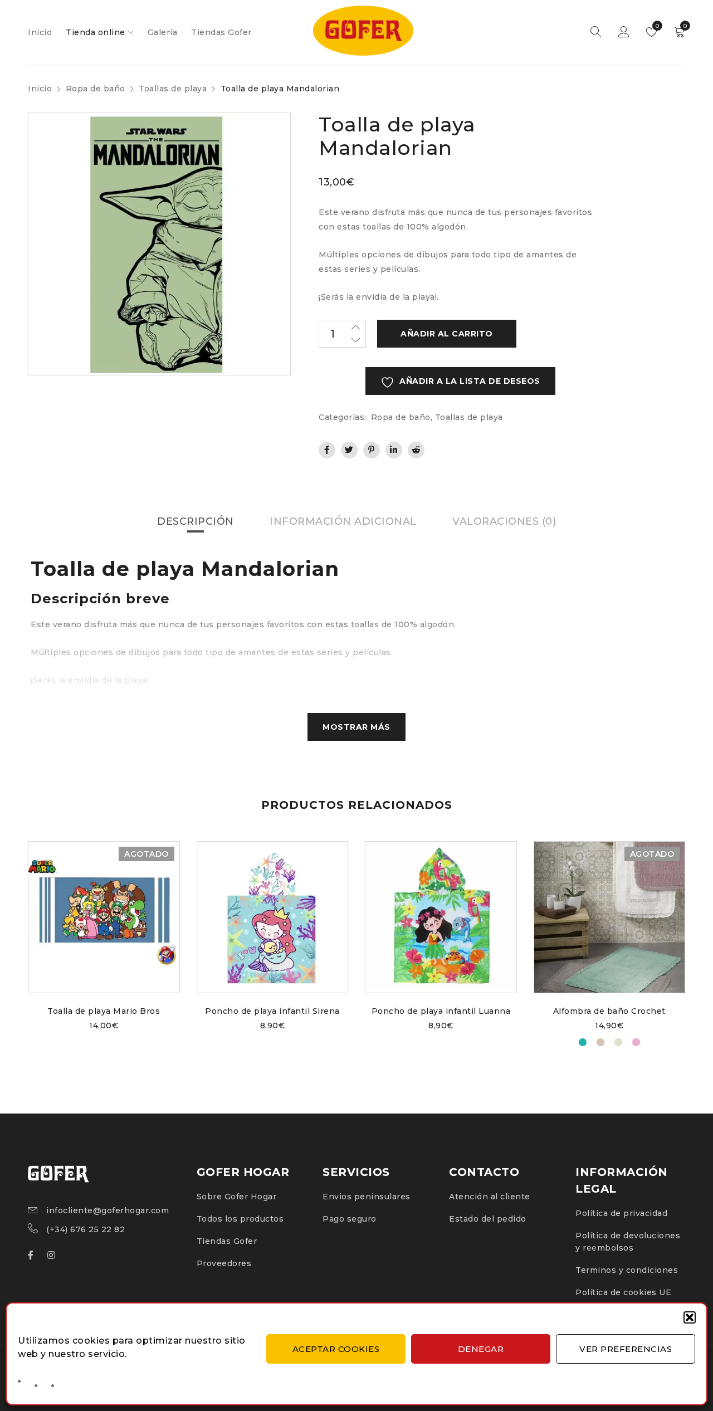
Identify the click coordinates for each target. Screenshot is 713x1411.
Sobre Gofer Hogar (237, 1197)
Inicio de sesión (623, 32)
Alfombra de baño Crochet (609, 1011)
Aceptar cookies (336, 1349)
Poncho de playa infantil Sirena (272, 1011)
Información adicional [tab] (343, 521)
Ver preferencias (625, 1349)
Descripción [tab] (195, 521)
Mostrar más (356, 727)
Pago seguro (350, 1219)
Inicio (40, 89)
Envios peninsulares (367, 1197)
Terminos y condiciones (626, 1270)
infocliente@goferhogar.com (107, 1210)
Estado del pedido (487, 1219)
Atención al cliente (489, 1197)
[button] (689, 1317)
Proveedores (224, 1263)
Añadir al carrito (447, 334)
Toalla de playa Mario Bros (103, 1011)
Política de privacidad (621, 1213)
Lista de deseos (656, 26)
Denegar (481, 1349)
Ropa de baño (95, 89)
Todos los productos (240, 1219)
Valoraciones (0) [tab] (504, 521)
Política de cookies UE (623, 1292)
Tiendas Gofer (227, 1241)
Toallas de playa (173, 89)
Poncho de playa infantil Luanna (441, 1011)
